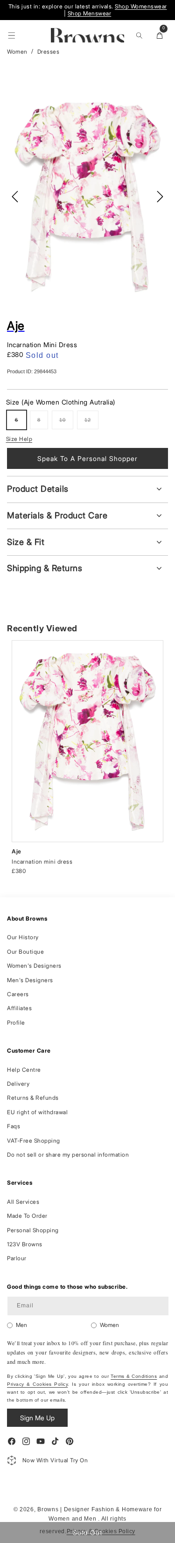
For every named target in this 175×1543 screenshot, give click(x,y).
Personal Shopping (33, 1230)
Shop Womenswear (141, 6)
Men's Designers (30, 980)
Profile (16, 1022)
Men (21, 1324)
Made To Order (27, 1215)
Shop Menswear (90, 13)
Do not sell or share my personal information (68, 1154)
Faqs (13, 1126)
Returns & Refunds (33, 1097)
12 (91, 423)
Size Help (19, 438)
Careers (18, 994)
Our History (23, 937)
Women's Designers (34, 965)
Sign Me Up (37, 1418)
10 (66, 423)
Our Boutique (25, 951)
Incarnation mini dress (42, 861)
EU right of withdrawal (37, 1112)
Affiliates (19, 1008)
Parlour (17, 1258)
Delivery (18, 1083)
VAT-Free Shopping (33, 1140)
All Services (23, 1201)
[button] (11, 35)
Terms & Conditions (134, 1376)
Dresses (48, 51)
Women (17, 51)
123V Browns (24, 1244)
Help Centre (24, 1069)
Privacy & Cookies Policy (37, 1384)
